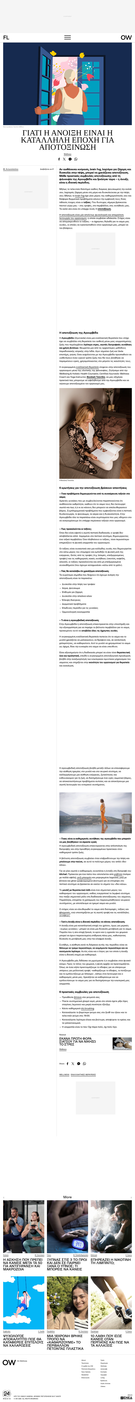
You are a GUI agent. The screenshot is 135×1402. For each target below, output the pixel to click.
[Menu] (67, 37)
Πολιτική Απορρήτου (88, 1369)
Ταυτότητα (85, 1363)
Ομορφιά (104, 1375)
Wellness (67, 154)
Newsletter (85, 1375)
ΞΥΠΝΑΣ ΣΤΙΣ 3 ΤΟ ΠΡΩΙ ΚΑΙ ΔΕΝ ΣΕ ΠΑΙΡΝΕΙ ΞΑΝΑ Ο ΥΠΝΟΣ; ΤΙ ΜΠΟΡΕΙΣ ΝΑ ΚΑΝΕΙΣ (67, 1264)
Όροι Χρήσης (85, 1372)
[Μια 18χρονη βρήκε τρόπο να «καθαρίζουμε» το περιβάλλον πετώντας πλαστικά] (67, 1302)
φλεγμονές (64, 913)
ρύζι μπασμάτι (84, 878)
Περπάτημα (94, 1331)
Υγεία (102, 1360)
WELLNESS (64, 1075)
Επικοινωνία (85, 1378)
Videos (103, 1386)
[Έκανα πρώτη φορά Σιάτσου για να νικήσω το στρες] (122, 1043)
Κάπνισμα (94, 1255)
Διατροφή (104, 1369)
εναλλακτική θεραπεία (87, 367)
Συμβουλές (6, 1331)
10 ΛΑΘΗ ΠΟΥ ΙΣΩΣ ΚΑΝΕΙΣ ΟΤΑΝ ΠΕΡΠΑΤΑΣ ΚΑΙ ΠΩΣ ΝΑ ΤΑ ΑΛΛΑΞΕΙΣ (110, 1340)
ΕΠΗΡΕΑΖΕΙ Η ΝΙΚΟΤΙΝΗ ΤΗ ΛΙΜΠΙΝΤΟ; (111, 1261)
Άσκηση (5, 1255)
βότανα (78, 997)
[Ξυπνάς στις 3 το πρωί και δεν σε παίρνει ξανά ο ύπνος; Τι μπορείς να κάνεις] (67, 1226)
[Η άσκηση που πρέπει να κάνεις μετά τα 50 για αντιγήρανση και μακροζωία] (23, 1226)
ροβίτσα (118, 874)
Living (103, 1378)
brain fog (79, 196)
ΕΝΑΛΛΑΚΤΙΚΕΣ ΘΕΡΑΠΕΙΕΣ (83, 1075)
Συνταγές (104, 1372)
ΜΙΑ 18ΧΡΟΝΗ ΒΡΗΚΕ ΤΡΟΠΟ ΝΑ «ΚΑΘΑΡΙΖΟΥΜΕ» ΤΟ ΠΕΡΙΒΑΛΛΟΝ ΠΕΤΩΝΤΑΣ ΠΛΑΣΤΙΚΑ (65, 1342)
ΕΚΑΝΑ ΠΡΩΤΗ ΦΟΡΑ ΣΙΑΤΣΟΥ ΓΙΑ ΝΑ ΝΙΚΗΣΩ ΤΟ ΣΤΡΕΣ (77, 1041)
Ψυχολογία (104, 1363)
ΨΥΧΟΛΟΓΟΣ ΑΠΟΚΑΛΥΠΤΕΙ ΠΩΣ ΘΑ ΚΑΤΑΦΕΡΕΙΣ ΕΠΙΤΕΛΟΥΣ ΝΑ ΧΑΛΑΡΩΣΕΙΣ (23, 1340)
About (83, 1360)
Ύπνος (49, 1255)
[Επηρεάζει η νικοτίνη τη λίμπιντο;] (111, 1226)
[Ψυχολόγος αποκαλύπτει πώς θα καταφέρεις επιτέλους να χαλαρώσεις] (23, 1302)
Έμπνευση (104, 1381)
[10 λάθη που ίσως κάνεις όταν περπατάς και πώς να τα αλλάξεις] (111, 1302)
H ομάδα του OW (87, 1366)
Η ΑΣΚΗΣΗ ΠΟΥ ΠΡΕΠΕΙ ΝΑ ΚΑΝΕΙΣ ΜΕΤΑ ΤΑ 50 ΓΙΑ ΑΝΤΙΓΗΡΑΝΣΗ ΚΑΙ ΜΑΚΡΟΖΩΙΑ (22, 1264)
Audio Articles (105, 1383)
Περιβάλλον (51, 1331)
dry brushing (87, 1008)
